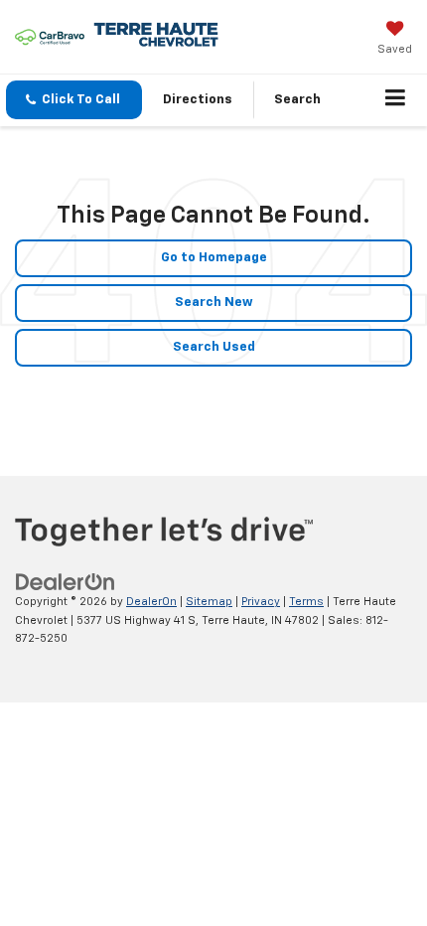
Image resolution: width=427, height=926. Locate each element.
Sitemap (209, 601)
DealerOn (151, 601)
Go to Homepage (214, 257)
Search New (214, 302)
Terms (306, 601)
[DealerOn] (65, 582)
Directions (197, 99)
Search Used (214, 347)
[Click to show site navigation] (395, 100)
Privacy (260, 601)
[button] (74, 99)
